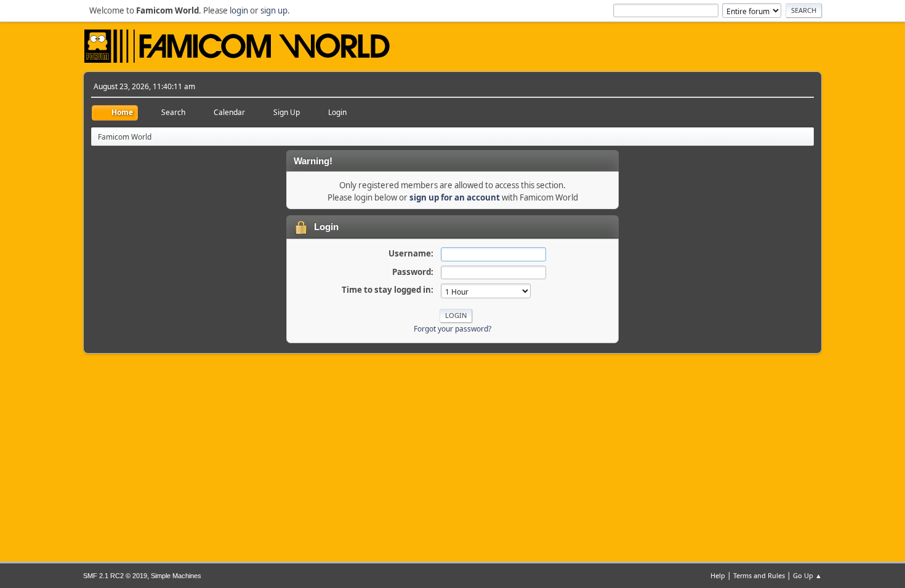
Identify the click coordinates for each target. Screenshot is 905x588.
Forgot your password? (452, 329)
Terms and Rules (759, 575)
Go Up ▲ (807, 575)
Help (717, 575)
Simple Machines (176, 575)
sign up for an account (454, 197)
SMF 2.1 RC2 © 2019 (115, 575)
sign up (274, 10)
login (239, 10)
